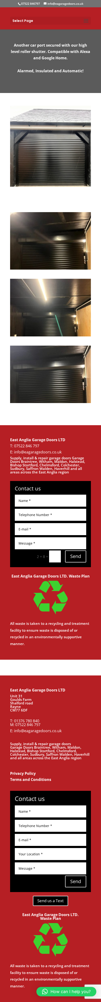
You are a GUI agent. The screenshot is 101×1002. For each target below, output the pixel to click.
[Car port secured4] (50, 269)
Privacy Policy (23, 773)
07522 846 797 (27, 724)
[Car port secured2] (50, 403)
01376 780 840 (26, 720)
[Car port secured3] (50, 336)
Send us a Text (50, 900)
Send (75, 556)
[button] (66, 991)
